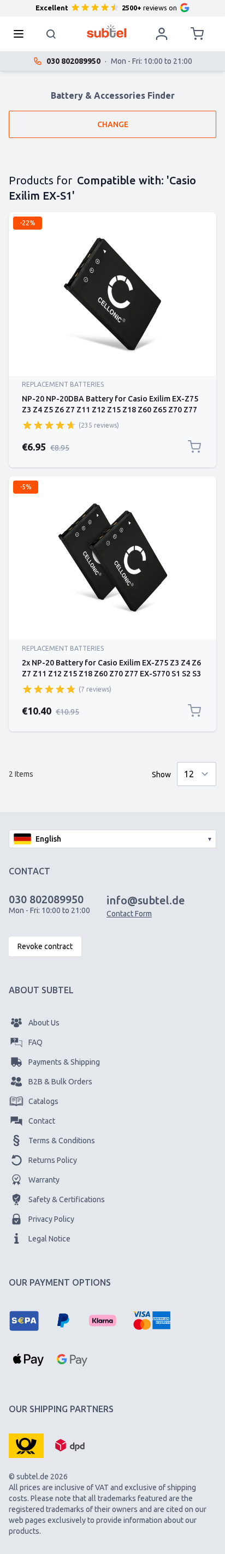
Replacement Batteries (63, 384)
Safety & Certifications (66, 1199)
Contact (41, 1121)
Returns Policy (52, 1160)
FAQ (35, 1042)
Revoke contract (45, 946)
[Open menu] (22, 34)
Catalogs (43, 1101)
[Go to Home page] (107, 31)
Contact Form (129, 913)
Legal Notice (49, 1238)
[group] (49, 424)
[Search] (51, 34)
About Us (44, 1022)
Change (112, 124)
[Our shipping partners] (26, 1445)
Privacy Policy (51, 1219)
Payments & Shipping (64, 1062)
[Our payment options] (24, 1320)
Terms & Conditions (61, 1140)
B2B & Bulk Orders (60, 1081)
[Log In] (162, 34)
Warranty (44, 1179)
